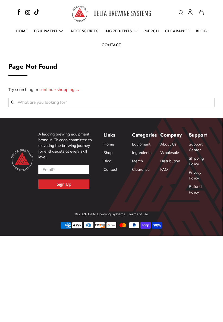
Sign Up (64, 184)
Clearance (177, 31)
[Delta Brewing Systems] (111, 13)
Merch (152, 31)
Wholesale (169, 152)
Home (22, 31)
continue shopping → (59, 89)
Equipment (141, 144)
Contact (111, 45)
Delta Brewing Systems (106, 214)
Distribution (170, 161)
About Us (168, 144)
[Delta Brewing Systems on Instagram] (27, 13)
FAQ (164, 169)
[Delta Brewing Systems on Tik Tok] (36, 13)
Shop (107, 152)
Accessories (84, 31)
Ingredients (118, 31)
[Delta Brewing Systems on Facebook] (19, 13)
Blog (201, 31)
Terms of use (138, 214)
